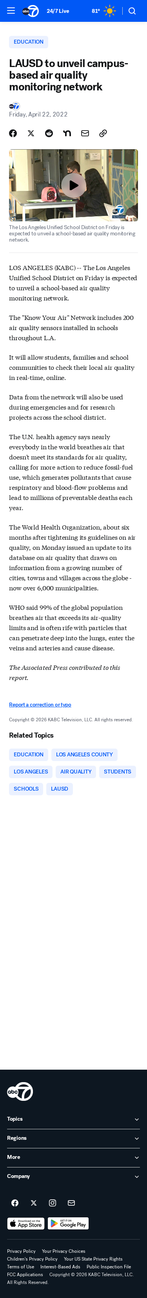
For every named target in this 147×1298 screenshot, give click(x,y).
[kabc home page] (20, 1091)
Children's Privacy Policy (32, 1259)
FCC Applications (25, 1274)
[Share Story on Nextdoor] (67, 133)
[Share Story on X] (31, 133)
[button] (11, 10)
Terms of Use (20, 1266)
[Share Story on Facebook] (13, 133)
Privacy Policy (21, 1251)
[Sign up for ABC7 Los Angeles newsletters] (71, 1203)
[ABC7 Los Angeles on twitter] (34, 1203)
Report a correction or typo (40, 704)
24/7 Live (58, 11)
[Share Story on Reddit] (49, 133)
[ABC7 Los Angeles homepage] (30, 11)
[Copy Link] (103, 133)
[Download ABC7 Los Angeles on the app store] (26, 1223)
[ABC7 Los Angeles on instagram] (52, 1203)
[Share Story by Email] (85, 133)
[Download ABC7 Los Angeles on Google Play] (68, 1223)
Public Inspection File (109, 1266)
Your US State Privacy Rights (93, 1259)
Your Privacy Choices (63, 1251)
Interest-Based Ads (60, 1266)
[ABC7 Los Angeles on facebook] (15, 1203)
